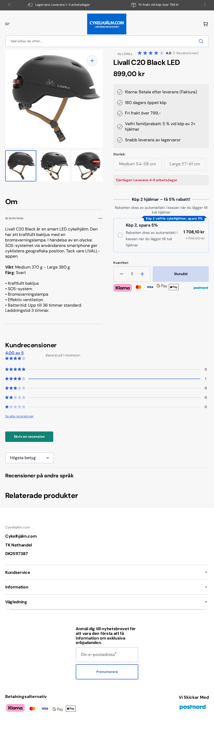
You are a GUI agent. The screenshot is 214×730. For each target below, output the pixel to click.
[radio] (161, 235)
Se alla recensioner (19, 416)
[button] (7, 24)
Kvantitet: (121, 263)
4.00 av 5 (14, 353)
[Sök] (202, 41)
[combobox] (107, 41)
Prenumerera (107, 672)
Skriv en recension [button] (29, 436)
